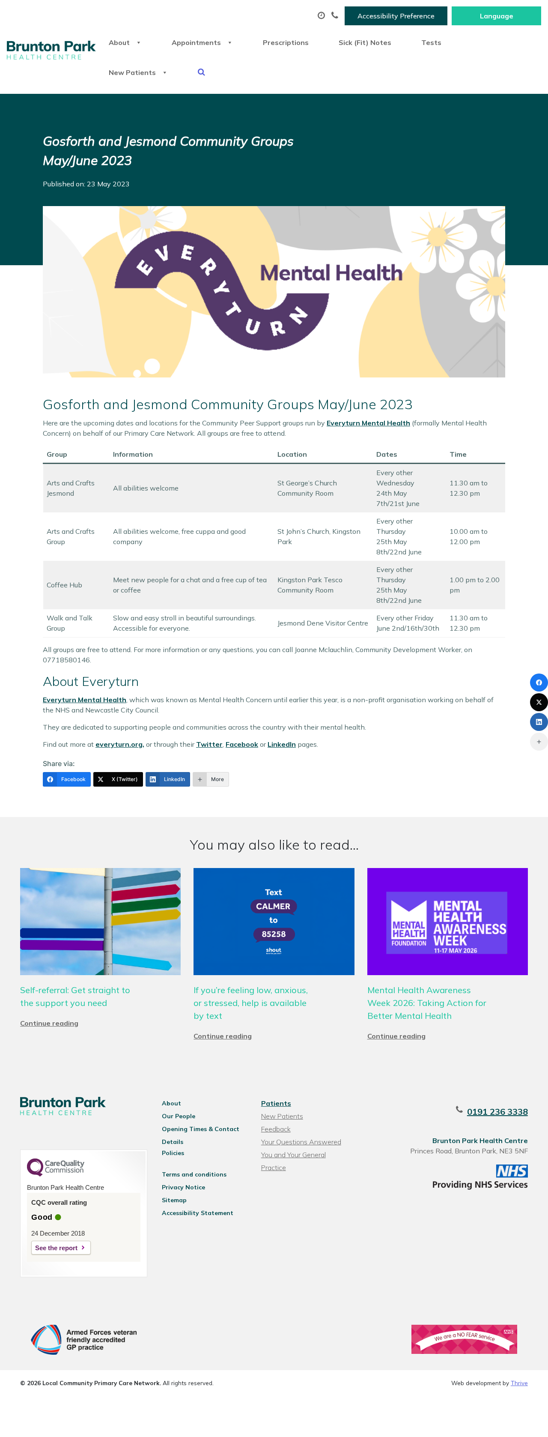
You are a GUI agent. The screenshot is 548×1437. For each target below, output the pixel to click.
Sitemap (174, 1200)
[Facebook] (539, 683)
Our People (178, 1116)
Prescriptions (286, 42)
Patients (276, 1103)
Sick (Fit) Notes (365, 42)
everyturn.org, (119, 744)
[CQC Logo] (55, 1174)
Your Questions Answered (301, 1142)
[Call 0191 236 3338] (335, 16)
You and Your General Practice (293, 1155)
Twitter (209, 744)
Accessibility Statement (197, 1213)
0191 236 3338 (497, 1111)
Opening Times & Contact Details (200, 1130)
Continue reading (49, 1023)
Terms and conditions (194, 1174)
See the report (56, 1247)
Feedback (276, 1129)
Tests (431, 42)
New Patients (132, 72)
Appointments (196, 42)
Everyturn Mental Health (368, 423)
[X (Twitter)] (539, 702)
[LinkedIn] (539, 722)
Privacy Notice (183, 1187)
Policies (173, 1153)
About (119, 42)
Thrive (519, 1382)
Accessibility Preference (396, 16)
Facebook (242, 744)
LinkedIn (282, 744)
